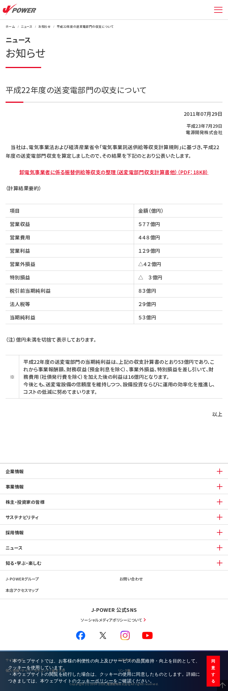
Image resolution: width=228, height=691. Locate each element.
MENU (218, 9)
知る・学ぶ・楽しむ (23, 563)
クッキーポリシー (95, 681)
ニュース (14, 547)
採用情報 (15, 532)
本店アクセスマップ (22, 590)
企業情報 (15, 471)
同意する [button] (213, 671)
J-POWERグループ (22, 579)
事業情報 (15, 486)
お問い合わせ (131, 579)
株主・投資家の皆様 (25, 502)
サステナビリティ (22, 517)
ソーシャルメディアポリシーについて (111, 620)
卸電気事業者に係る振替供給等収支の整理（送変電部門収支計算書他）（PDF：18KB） (114, 172)
